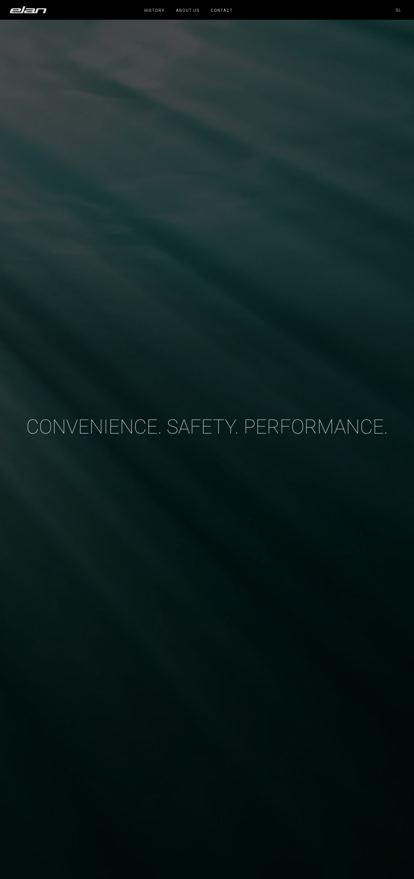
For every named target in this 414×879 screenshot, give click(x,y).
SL (398, 10)
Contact (222, 10)
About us (188, 10)
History (154, 10)
